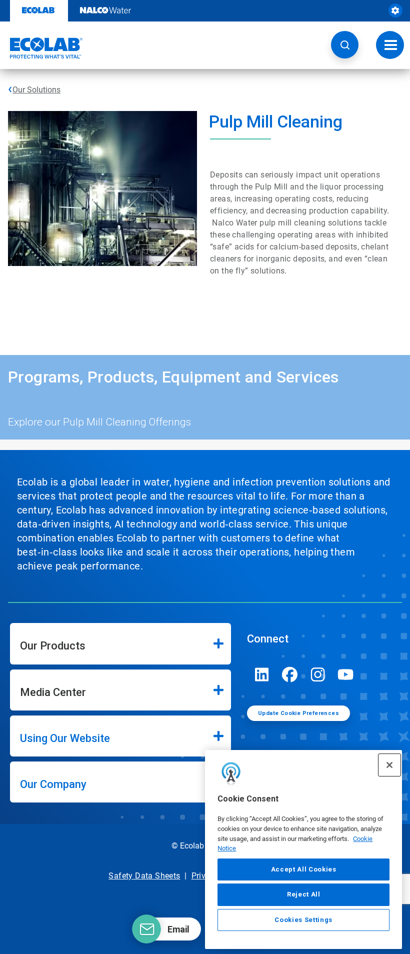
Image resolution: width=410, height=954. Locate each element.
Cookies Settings (303, 920)
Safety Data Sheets (144, 875)
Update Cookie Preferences (298, 713)
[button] (344, 44)
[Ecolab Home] (41, 48)
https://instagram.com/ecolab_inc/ (318, 674)
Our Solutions (36, 89)
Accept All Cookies (303, 869)
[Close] (389, 765)
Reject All (303, 894)
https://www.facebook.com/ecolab (290, 674)
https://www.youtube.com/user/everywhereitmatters (346, 674)
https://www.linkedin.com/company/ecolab (262, 674)
